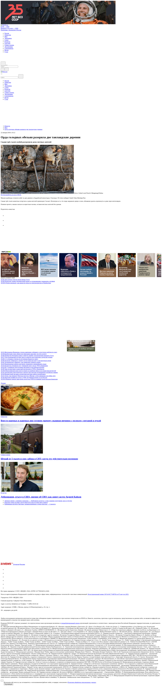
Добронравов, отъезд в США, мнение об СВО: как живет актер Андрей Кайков (41, 497)
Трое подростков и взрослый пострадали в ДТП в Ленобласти (22, 369)
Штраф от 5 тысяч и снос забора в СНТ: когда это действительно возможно (39, 458)
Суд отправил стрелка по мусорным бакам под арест (19, 359)
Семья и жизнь (5, 455)
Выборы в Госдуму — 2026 (9, 28)
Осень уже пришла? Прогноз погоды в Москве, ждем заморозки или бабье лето (28, 376)
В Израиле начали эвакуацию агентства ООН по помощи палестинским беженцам (29, 379)
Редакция (16, 564)
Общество (4, 416)
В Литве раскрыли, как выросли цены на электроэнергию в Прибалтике (26, 283)
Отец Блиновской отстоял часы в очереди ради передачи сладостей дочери (26, 357)
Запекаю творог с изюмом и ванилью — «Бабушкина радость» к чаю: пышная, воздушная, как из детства (38, 501)
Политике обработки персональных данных (82, 682)
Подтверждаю (8, 684)
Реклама (22, 564)
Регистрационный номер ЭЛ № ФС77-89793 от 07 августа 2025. (108, 594)
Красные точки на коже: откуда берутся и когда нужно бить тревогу (26, 502)
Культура (3, 493)
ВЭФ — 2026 (5, 26)
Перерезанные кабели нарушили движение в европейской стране (23, 364)
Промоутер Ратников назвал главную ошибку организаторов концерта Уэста (27, 355)
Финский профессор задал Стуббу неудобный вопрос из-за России (24, 377)
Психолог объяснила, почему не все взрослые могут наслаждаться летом (26, 360)
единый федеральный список (70, 623)
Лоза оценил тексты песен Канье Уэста (15, 279)
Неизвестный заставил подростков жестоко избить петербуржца (23, 374)
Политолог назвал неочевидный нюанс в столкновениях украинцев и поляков (28, 281)
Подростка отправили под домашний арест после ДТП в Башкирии (24, 365)
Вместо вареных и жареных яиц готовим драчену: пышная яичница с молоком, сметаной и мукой (51, 420)
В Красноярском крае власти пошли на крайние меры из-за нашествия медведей (28, 371)
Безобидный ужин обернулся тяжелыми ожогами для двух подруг (24, 354)
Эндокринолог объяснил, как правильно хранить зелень (20, 362)
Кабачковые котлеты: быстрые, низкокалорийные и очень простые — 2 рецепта (30, 504)
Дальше (3, 383)
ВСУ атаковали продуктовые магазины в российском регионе (22, 367)
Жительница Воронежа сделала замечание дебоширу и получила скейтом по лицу (29, 352)
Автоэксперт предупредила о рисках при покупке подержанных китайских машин (29, 372)
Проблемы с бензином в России (11, 30)
